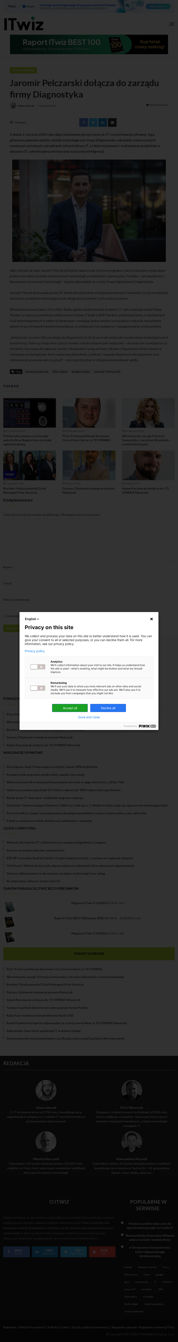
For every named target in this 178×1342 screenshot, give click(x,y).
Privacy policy (35, 651)
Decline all (108, 708)
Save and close (89, 717)
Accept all (70, 708)
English (30, 619)
